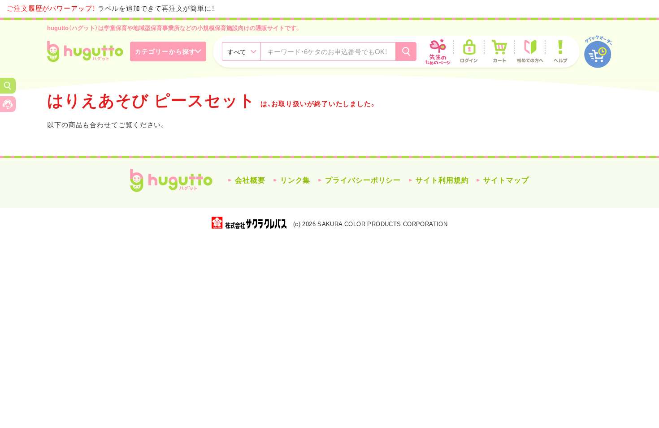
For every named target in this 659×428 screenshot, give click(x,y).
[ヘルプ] (560, 51)
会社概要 (250, 180)
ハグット (171, 180)
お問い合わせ (8, 104)
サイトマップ (506, 180)
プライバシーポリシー (363, 180)
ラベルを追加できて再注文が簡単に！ (111, 8)
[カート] (499, 51)
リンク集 (295, 180)
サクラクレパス (249, 223)
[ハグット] (85, 51)
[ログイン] (469, 51)
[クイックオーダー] (598, 51)
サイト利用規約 (442, 180)
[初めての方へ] (530, 51)
